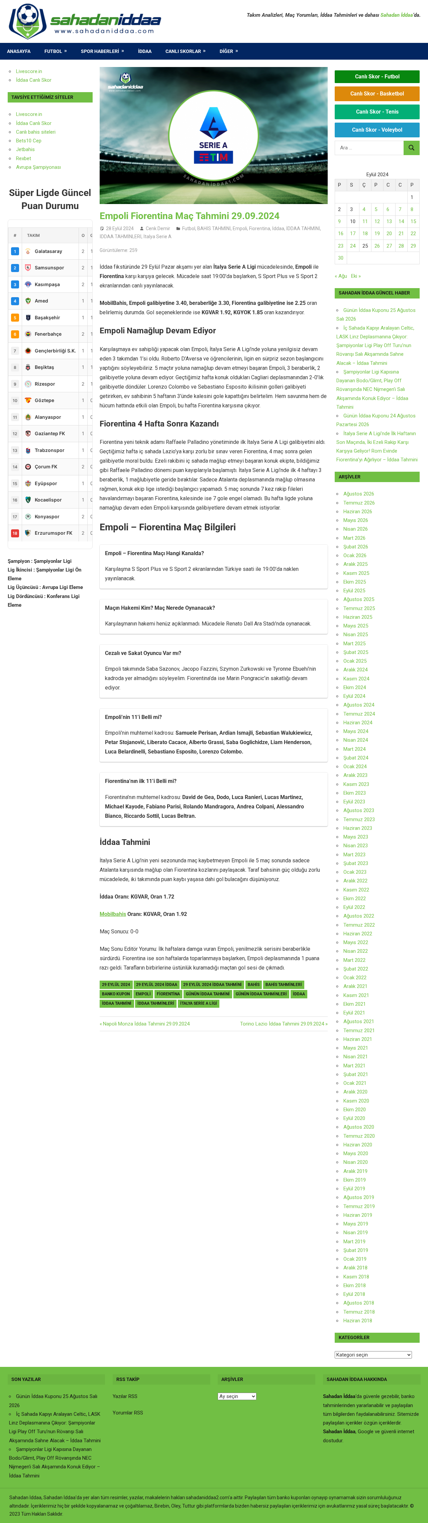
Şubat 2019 (355, 1250)
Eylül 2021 (354, 1013)
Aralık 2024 (355, 670)
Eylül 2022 (354, 907)
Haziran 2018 (357, 1321)
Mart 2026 (354, 538)
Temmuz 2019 (359, 1206)
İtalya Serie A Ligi (198, 1003)
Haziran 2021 (357, 1039)
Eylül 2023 (354, 802)
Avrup (22, 167)
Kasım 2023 (356, 784)
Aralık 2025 (355, 564)
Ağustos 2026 (358, 494)
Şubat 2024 (355, 758)
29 (413, 246)
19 (377, 233)
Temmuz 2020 (359, 1136)
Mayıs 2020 (355, 1153)
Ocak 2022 (354, 978)
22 (413, 233)
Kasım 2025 (356, 573)
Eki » (356, 276)
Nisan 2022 (355, 951)
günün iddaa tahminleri (261, 994)
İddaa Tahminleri (155, 1003)
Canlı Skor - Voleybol (377, 130)
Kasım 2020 (356, 1101)
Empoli (240, 228)
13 (389, 221)
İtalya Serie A (157, 236)
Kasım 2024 (356, 679)
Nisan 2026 (355, 529)
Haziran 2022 (357, 934)
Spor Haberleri (100, 51)
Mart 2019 (354, 1242)
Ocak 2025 (354, 661)
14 (401, 221)
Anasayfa (18, 51)
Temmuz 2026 (359, 503)
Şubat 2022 (355, 969)
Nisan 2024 (355, 740)
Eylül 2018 (354, 1294)
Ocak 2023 (354, 872)
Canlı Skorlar (183, 51)
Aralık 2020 (355, 1092)
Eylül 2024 (354, 696)
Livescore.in (29, 71)
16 (340, 233)
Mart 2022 (354, 960)
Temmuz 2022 (359, 925)
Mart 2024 (354, 749)
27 (389, 246)
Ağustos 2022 (358, 916)
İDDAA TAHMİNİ (303, 228)
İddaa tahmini (116, 1003)
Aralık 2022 (355, 881)
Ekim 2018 (354, 1285)
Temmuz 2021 (359, 1031)
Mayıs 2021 (355, 1048)
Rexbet (23, 158)
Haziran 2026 (357, 512)
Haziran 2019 (357, 1215)
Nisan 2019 (355, 1233)
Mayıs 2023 (355, 837)
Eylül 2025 (354, 591)
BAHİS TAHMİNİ (214, 228)
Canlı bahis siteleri (36, 132)
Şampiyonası (46, 167)
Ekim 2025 (354, 582)
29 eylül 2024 (116, 984)
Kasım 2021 (356, 995)
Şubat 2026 (355, 547)
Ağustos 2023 (358, 810)
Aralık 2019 (355, 1171)
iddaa (299, 994)
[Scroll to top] (416, 1511)
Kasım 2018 (356, 1277)
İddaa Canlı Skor (33, 80)
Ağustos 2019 (358, 1197)
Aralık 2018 (355, 1268)
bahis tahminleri (283, 984)
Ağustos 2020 (358, 1127)
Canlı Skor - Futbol (377, 76)
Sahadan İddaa (397, 15)
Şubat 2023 (355, 863)
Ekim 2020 (354, 1110)
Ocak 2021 (354, 1083)
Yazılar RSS (125, 1396)
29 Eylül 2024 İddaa (156, 984)
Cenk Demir (158, 228)
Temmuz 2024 (359, 714)
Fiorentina (259, 228)
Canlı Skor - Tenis (377, 112)
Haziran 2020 (357, 1145)
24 (352, 246)
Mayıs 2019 (355, 1224)
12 (377, 221)
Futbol (53, 51)
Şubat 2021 (355, 1074)
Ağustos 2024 (358, 705)
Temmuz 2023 (359, 819)
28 (401, 246)
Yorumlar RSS (128, 1413)
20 (389, 233)
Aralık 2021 (355, 986)
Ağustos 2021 (358, 1021)
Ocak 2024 (354, 767)
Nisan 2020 (355, 1162)
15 (413, 221)
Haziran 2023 (357, 828)
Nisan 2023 (355, 846)
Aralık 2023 (355, 775)
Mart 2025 (354, 644)
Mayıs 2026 (355, 520)
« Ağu (341, 276)
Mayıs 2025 (355, 626)
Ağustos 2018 (358, 1303)
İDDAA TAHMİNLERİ (120, 236)
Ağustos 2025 (358, 599)
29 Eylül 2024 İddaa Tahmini (212, 984)
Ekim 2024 (354, 687)
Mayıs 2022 (355, 942)
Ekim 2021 (354, 1004)
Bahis (253, 984)
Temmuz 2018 (359, 1312)
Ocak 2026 (354, 555)
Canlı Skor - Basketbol (377, 93)
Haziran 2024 (357, 723)
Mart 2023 (354, 855)
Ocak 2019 (354, 1259)
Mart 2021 (354, 1066)
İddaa (144, 51)
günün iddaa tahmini (208, 994)
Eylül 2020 (354, 1118)
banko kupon (116, 994)
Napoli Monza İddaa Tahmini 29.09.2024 (146, 1024)
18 (365, 233)
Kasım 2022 (356, 890)
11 (365, 221)
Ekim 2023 (354, 793)
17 (352, 233)
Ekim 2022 (354, 899)
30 (340, 258)
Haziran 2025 (357, 617)
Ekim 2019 (354, 1180)
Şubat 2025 (355, 652)
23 (340, 246)
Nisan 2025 (355, 635)
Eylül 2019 (354, 1189)
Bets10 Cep (28, 141)
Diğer (226, 51)
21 (401, 233)
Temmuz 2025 (359, 608)
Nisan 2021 (355, 1057)
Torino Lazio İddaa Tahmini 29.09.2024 (282, 1024)
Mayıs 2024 (355, 731)
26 (377, 246)
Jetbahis (25, 149)
